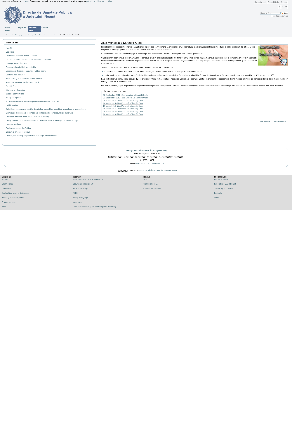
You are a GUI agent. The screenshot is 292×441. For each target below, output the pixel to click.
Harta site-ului (260, 2)
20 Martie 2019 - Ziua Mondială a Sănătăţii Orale (123, 114)
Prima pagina (7, 29)
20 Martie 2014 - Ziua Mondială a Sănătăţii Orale (123, 101)
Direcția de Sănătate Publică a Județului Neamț (146, 150)
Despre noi (21, 28)
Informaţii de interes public (13, 198)
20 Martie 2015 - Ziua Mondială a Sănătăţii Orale (123, 103)
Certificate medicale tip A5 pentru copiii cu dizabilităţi (94, 207)
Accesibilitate (273, 2)
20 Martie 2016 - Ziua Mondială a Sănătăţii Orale (123, 106)
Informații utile (33, 29)
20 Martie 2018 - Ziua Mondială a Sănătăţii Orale (123, 111)
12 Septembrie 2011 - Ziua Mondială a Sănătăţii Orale (125, 95)
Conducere (6, 188)
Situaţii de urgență (80, 198)
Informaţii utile (12, 43)
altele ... (5, 207)
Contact (284, 2)
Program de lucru (9, 202)
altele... (217, 198)
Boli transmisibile (221, 179)
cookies (25, 1)
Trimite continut (264, 122)
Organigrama (7, 184)
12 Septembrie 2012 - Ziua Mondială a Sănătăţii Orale (125, 98)
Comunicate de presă (152, 188)
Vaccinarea (77, 202)
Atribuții (5, 179)
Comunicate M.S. (150, 184)
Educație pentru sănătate (48, 35)
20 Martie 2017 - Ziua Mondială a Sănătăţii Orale (123, 109)
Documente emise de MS (83, 184)
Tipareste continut (279, 122)
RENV (75, 193)
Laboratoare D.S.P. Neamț (225, 184)
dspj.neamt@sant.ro (155, 163)
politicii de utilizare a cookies (99, 1)
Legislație (218, 193)
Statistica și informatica (223, 188)
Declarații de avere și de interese (15, 193)
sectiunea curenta (280, 16)
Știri (145, 179)
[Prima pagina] (11, 15)
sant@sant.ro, (141, 163)
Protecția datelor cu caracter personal (88, 179)
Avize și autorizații (80, 188)
